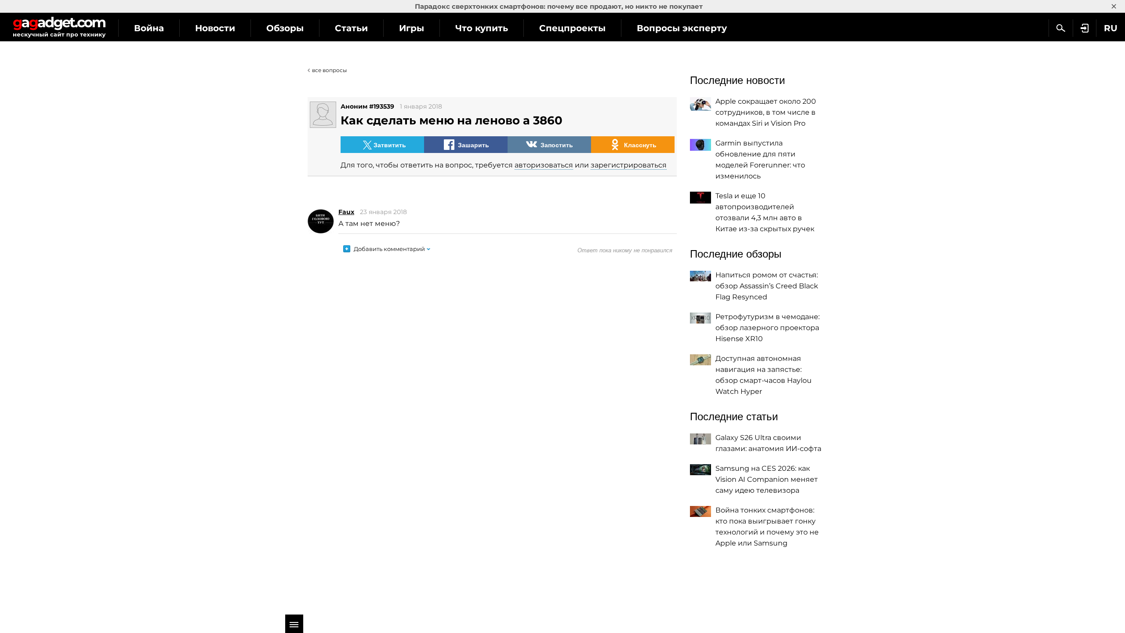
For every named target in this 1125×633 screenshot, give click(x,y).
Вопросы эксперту (682, 28)
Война (149, 28)
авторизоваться (544, 165)
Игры (411, 28)
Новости (215, 28)
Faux (346, 212)
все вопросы (329, 70)
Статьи (351, 28)
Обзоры (285, 28)
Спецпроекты (572, 28)
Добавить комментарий (389, 248)
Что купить (481, 28)
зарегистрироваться (629, 165)
